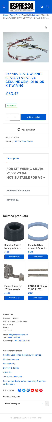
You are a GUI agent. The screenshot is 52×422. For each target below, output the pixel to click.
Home (5, 15)
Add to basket (33, 117)
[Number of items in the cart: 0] (47, 6)
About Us (7, 372)
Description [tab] (13, 158)
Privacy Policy (9, 363)
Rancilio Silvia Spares (31, 15)
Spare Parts (15, 15)
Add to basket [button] (14, 257)
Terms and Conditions (12, 376)
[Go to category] (47, 403)
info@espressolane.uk (18, 335)
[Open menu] (3, 6)
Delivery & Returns (11, 368)
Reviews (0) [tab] (13, 199)
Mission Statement (11, 359)
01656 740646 (13, 337)
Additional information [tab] (18, 190)
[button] (46, 27)
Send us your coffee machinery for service (22, 355)
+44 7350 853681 (21, 341)
